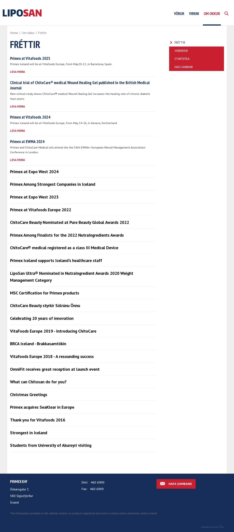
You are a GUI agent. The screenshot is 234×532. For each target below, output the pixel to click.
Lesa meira (17, 72)
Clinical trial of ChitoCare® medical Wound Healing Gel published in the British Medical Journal (80, 85)
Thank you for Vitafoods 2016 (37, 420)
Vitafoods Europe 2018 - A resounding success (52, 356)
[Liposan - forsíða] (39, 13)
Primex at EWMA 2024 (27, 141)
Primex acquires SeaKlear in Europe (42, 407)
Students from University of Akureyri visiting (50, 445)
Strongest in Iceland (28, 432)
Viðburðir (181, 51)
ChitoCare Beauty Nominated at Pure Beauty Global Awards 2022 (69, 222)
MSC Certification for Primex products (44, 293)
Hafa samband (184, 67)
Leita (226, 18)
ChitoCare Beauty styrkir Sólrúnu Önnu (45, 305)
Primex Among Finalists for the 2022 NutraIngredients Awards (67, 235)
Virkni (194, 13)
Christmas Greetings (28, 394)
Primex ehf (18, 481)
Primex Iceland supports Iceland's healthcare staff (56, 260)
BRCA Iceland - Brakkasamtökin (38, 343)
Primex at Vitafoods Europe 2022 (40, 209)
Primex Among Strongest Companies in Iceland (52, 184)
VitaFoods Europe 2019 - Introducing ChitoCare (53, 331)
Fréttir (42, 33)
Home (14, 33)
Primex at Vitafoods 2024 (30, 117)
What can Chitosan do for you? (38, 381)
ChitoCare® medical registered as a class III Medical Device (64, 247)
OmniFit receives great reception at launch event (55, 369)
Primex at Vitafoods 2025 (30, 58)
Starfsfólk (182, 59)
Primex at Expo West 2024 (34, 171)
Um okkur (28, 33)
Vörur (179, 13)
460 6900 (97, 482)
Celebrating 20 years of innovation (41, 318)
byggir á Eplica (212, 526)
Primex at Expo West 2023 (34, 197)
